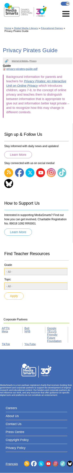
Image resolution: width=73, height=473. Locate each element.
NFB (27, 331)
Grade (8, 264)
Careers (11, 408)
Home (7, 28)
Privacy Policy (16, 448)
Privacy (32, 61)
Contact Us (13, 424)
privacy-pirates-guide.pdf (21, 68)
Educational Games (52, 28)
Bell (26, 328)
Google (51, 328)
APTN (6, 328)
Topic (7, 279)
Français (65, 4)
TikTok (6, 344)
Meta (5, 331)
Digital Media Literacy (26, 28)
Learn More (18, 154)
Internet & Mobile (20, 61)
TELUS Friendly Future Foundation (54, 336)
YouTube (30, 344)
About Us (12, 416)
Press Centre (15, 432)
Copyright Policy (17, 440)
